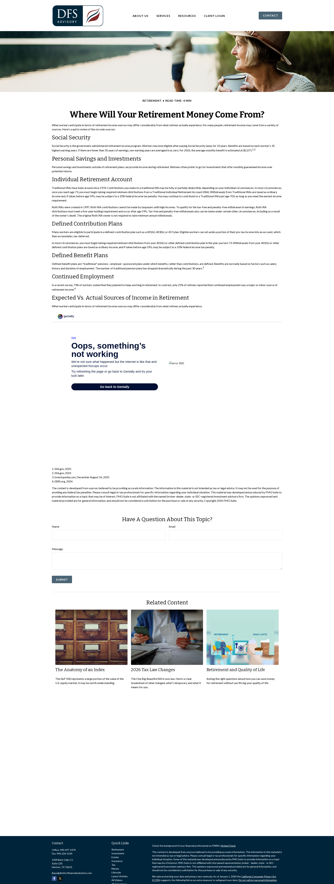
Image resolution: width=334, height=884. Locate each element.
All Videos (117, 880)
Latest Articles (120, 876)
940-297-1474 (68, 849)
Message (57, 549)
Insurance (117, 860)
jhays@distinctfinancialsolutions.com (72, 872)
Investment (118, 853)
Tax (113, 864)
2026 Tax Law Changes (153, 669)
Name (55, 526)
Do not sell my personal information (257, 880)
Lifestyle (116, 872)
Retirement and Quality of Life (235, 669)
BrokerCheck (228, 845)
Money (115, 868)
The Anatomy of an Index (80, 669)
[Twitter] (60, 878)
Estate (115, 857)
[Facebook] (54, 878)
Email (172, 526)
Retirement (118, 849)
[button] (140, 15)
